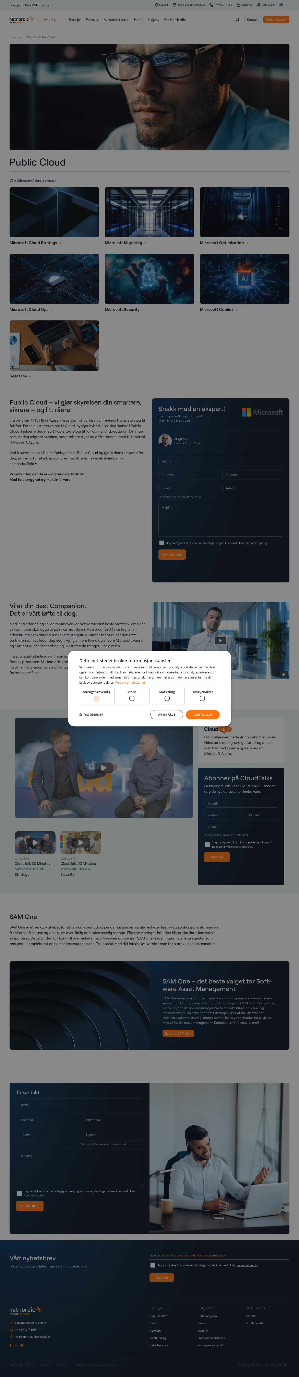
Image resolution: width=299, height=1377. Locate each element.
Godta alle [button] (203, 714)
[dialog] (149, 688)
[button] (91, 714)
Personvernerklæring (130, 682)
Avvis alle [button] (166, 714)
